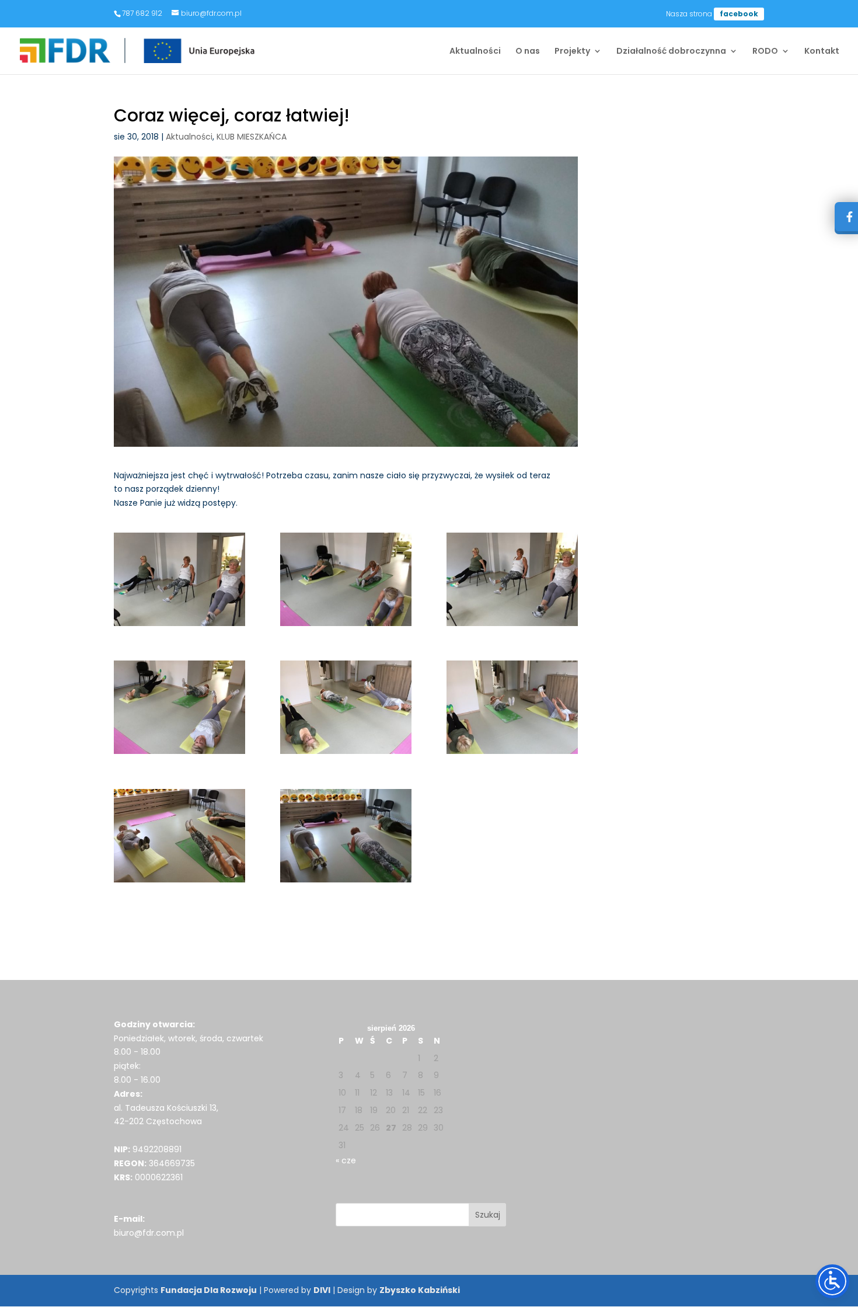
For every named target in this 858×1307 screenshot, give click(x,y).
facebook (739, 14)
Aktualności (475, 52)
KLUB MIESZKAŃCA (252, 136)
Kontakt (821, 52)
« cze (346, 1160)
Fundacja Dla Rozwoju (209, 1290)
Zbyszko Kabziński (419, 1290)
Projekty (572, 52)
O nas (527, 52)
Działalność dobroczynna (671, 52)
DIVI (321, 1290)
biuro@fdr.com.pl (149, 1233)
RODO (765, 52)
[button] (488, 1214)
